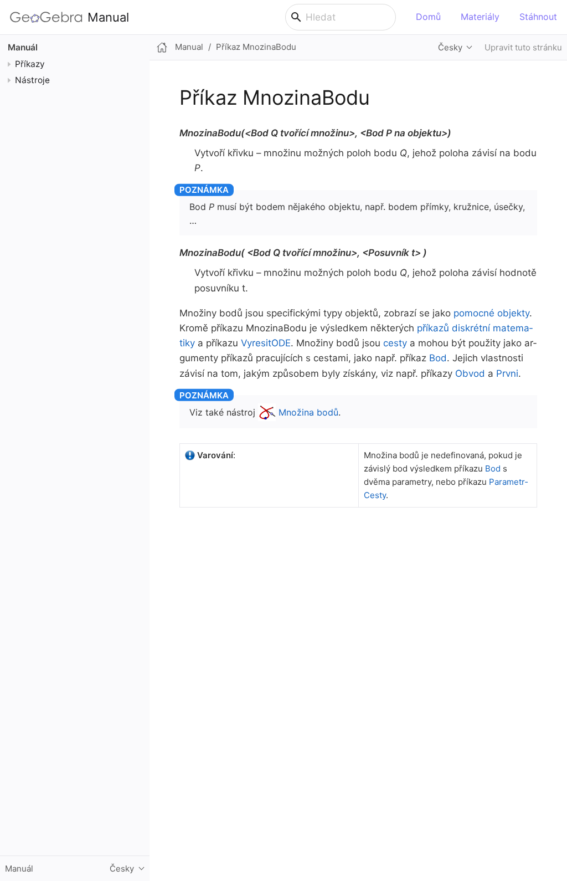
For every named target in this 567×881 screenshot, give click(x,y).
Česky (450, 47)
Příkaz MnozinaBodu (256, 47)
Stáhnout (538, 16)
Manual (108, 17)
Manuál (23, 47)
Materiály (480, 16)
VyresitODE (266, 343)
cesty (395, 343)
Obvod (470, 373)
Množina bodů (308, 412)
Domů (428, 16)
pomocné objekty (491, 313)
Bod (438, 357)
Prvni (507, 373)
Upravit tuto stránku (523, 47)
